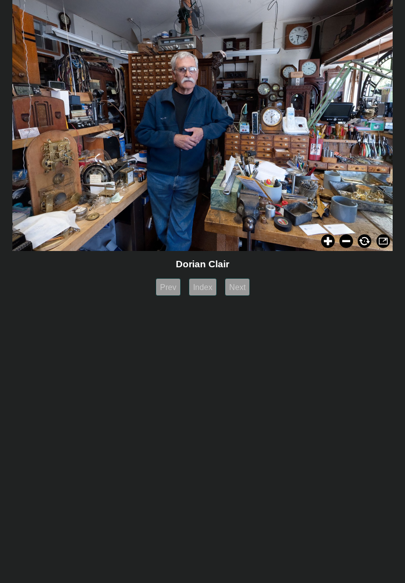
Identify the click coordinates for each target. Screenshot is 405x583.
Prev (168, 287)
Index (202, 287)
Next (237, 287)
